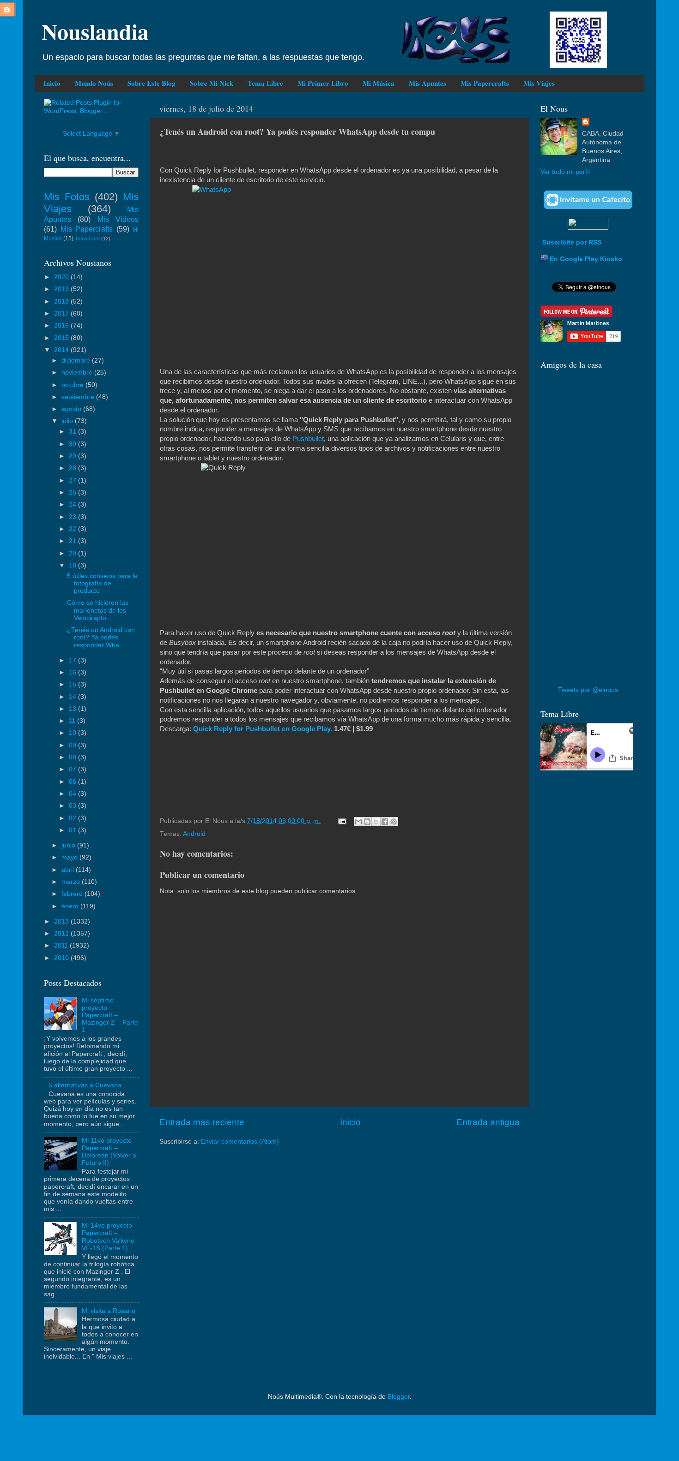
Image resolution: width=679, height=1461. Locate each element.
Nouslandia (95, 31)
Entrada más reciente (201, 1122)
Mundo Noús (94, 83)
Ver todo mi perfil (565, 171)
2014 (62, 349)
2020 (62, 277)
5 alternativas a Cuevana (84, 1085)
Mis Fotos (67, 197)
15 (73, 684)
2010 (62, 957)
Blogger (399, 1396)
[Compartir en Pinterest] (393, 821)
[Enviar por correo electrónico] (358, 821)
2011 (62, 945)
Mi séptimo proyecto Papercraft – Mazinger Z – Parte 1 (110, 1015)
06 (73, 781)
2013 (62, 921)
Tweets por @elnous (588, 689)
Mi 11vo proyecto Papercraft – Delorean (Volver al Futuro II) (110, 1152)
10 (73, 732)
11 (73, 720)
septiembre (78, 397)
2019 (62, 289)
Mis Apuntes (427, 83)
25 (73, 492)
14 (73, 696)
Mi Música (378, 83)
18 (73, 565)
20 (73, 553)
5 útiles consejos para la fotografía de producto (102, 583)
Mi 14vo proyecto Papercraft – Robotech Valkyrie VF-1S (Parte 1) (108, 1237)
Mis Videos (118, 219)
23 (73, 516)
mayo (70, 857)
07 (73, 769)
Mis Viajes (539, 83)
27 (73, 480)
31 (73, 431)
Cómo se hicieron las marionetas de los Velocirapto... (97, 610)
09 (73, 745)
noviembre (77, 372)
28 (73, 468)
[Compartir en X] (376, 821)
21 (73, 540)
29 (73, 456)
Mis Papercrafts (485, 83)
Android (194, 833)
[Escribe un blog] (367, 821)
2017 (62, 313)
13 (73, 708)
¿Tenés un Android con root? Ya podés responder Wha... (101, 637)
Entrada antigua (488, 1122)
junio (69, 845)
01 (73, 830)
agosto (72, 409)
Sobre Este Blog (151, 83)
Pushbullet (308, 438)
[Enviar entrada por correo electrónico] (341, 820)
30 (73, 444)
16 (73, 672)
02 (73, 818)
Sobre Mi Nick (211, 83)
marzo (71, 881)
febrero (73, 893)
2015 (62, 337)
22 (73, 528)
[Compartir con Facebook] (384, 821)
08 (73, 757)
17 (73, 660)
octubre (73, 385)
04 (73, 793)
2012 (62, 933)
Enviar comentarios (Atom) (240, 1141)
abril (68, 869)
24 (73, 504)
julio (68, 420)
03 (73, 805)
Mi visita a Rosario (108, 1310)
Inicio (52, 83)
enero (70, 906)
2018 (62, 301)
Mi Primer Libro (322, 83)
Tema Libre (265, 83)
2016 (62, 325)
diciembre (76, 360)
